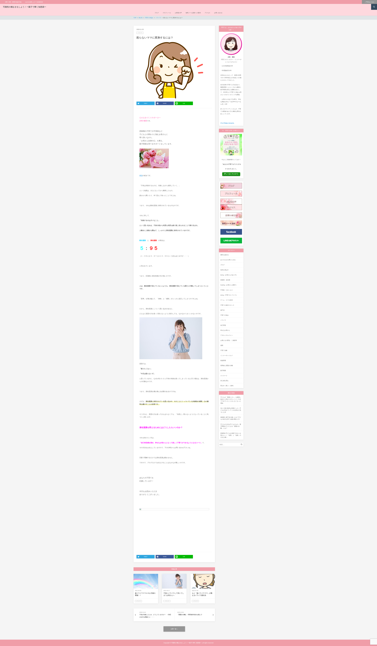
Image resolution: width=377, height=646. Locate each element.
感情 (221, 345)
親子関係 (223, 370)
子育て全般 (223, 350)
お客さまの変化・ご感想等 (228, 340)
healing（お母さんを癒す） (228, 285)
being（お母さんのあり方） (229, 275)
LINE (184, 103)
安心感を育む (224, 380)
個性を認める (224, 255)
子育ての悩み (224, 315)
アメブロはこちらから (227, 123)
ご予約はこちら (369, 2)
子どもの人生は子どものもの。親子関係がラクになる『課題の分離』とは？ (230, 426)
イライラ (140, 32)
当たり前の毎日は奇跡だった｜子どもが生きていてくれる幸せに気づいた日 (230, 410)
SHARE (165, 103)
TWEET (145, 103)
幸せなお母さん (225, 330)
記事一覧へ (174, 629)
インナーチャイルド (226, 355)
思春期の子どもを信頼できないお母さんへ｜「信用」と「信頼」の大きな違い (230, 435)
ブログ (222, 265)
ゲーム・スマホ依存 (226, 300)
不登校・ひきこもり (226, 290)
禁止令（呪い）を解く (227, 385)
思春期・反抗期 (225, 280)
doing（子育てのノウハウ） (229, 295)
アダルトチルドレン (226, 335)
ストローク (223, 375)
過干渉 (222, 310)
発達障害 (223, 360)
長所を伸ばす (224, 270)
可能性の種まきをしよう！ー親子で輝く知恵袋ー (24, 7)
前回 (141, 175)
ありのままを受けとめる (228, 260)
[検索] (242, 445)
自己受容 (223, 325)
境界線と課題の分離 (226, 365)
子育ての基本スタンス (227, 305)
